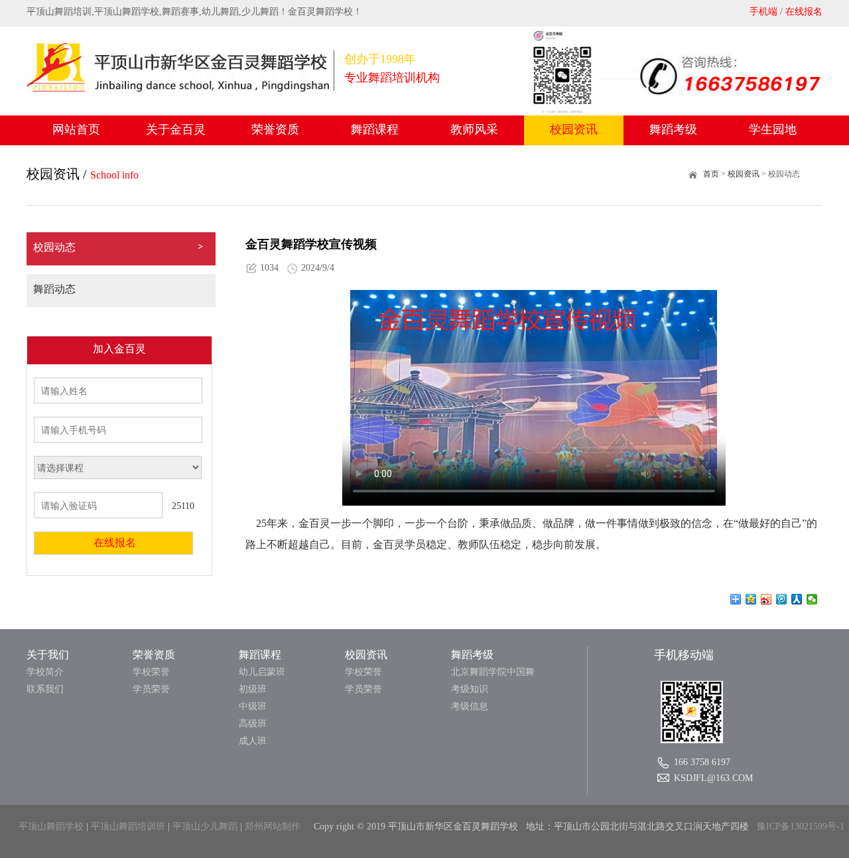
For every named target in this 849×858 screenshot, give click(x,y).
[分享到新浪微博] (766, 599)
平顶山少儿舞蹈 (204, 826)
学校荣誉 (151, 672)
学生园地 (773, 129)
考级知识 (469, 689)
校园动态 (54, 247)
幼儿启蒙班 (262, 672)
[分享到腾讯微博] (781, 599)
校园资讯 (574, 129)
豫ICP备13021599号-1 (800, 826)
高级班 (253, 724)
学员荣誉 (151, 689)
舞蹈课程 (375, 129)
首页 (711, 174)
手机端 (763, 12)
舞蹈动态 (54, 289)
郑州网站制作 (272, 826)
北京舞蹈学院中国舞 (493, 672)
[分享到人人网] (797, 599)
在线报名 (803, 12)
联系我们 (45, 689)
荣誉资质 (275, 129)
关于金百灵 (176, 129)
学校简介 (45, 672)
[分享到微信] (812, 599)
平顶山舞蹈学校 (51, 826)
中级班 (253, 706)
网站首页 (76, 129)
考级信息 (469, 706)
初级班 (253, 689)
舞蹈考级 (673, 129)
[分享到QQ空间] (751, 599)
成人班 (253, 741)
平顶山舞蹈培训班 (128, 826)
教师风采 (474, 129)
